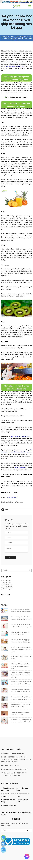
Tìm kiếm (30, 570)
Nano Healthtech (20, 467)
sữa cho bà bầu (8, 587)
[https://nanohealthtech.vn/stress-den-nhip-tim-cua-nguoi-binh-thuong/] (5, 611)
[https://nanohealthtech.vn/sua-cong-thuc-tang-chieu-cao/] (5, 626)
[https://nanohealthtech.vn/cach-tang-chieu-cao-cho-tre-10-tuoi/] (5, 698)
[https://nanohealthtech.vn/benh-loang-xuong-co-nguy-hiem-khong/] (5, 658)
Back (6, 509)
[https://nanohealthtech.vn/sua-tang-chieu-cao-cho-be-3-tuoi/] (5, 706)
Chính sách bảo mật (8, 805)
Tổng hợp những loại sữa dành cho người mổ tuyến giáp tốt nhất (20, 666)
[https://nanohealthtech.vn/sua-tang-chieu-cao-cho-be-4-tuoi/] (5, 691)
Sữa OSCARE (7, 583)
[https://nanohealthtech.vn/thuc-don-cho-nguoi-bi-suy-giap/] (5, 641)
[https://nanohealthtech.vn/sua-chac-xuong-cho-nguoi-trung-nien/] (5, 721)
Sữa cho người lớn (8, 589)
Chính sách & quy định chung (7, 789)
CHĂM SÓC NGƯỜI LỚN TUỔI (23, 36)
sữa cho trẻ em (7, 585)
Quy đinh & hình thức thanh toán (8, 795)
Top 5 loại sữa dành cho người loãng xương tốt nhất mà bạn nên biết (20, 675)
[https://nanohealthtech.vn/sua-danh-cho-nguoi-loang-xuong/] (5, 674)
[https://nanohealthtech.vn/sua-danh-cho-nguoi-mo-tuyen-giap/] (5, 665)
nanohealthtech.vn (12, 497)
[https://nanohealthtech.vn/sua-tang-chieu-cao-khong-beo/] (5, 649)
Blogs (12, 36)
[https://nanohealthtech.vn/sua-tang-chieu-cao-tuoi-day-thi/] (5, 714)
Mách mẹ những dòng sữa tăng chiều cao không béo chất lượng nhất (21, 649)
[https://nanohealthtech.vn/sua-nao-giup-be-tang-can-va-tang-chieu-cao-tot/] (5, 634)
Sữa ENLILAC (6, 581)
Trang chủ (5, 36)
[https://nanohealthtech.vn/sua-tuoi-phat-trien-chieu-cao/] (5, 618)
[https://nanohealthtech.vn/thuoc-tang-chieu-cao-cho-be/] (5, 683)
